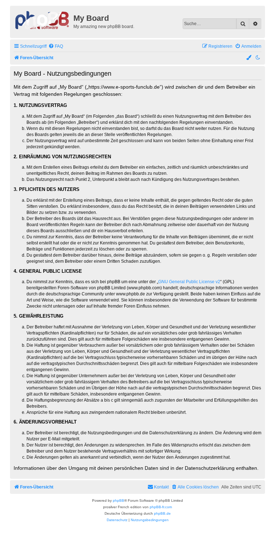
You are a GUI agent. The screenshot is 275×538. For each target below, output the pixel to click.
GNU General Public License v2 (189, 281)
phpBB (118, 500)
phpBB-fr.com (161, 507)
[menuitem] (55, 46)
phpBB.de (162, 513)
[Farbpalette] (249, 58)
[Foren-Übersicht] (42, 19)
